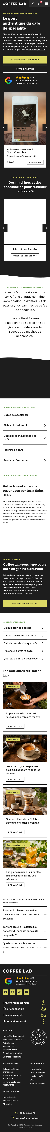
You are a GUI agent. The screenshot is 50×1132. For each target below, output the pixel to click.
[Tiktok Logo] (19, 992)
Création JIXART (25, 1128)
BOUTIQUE (7, 1031)
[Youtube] (26, 992)
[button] (4, 127)
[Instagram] (12, 992)
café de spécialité (36, 49)
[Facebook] (5, 992)
